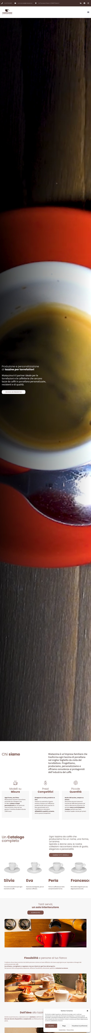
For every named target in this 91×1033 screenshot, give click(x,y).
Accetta (51, 1026)
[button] (87, 1011)
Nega (64, 1026)
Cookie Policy (62, 1030)
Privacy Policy (70, 1030)
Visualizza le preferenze (79, 1026)
